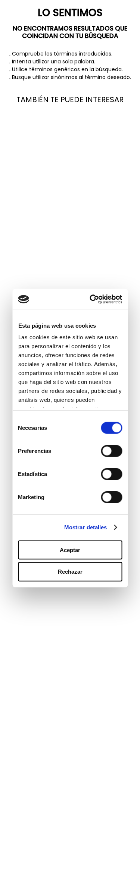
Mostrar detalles (85, 527)
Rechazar (70, 571)
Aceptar (70, 549)
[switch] (111, 451)
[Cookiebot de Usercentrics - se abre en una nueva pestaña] (93, 299)
